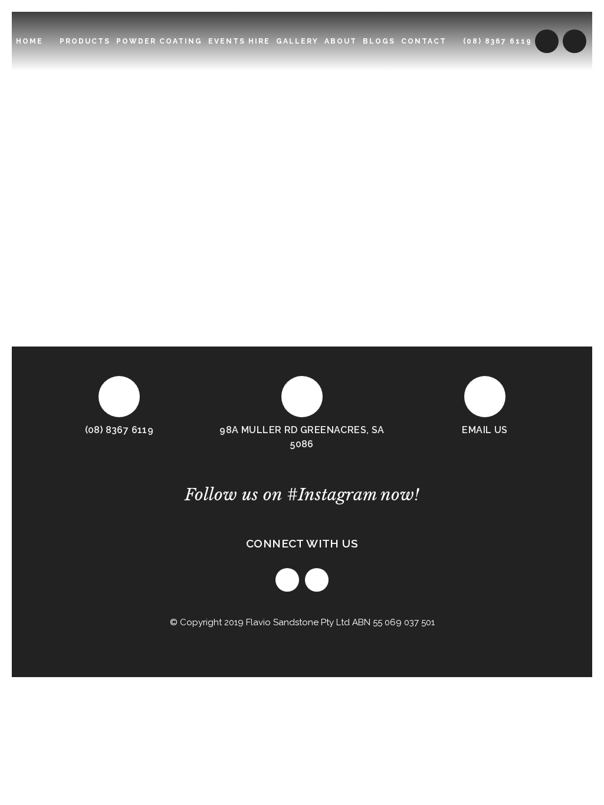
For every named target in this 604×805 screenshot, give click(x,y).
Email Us (484, 430)
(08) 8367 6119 (119, 430)
